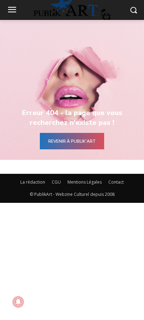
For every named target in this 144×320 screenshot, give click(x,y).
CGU (56, 182)
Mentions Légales (84, 182)
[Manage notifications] (18, 301)
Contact (116, 182)
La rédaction (32, 182)
